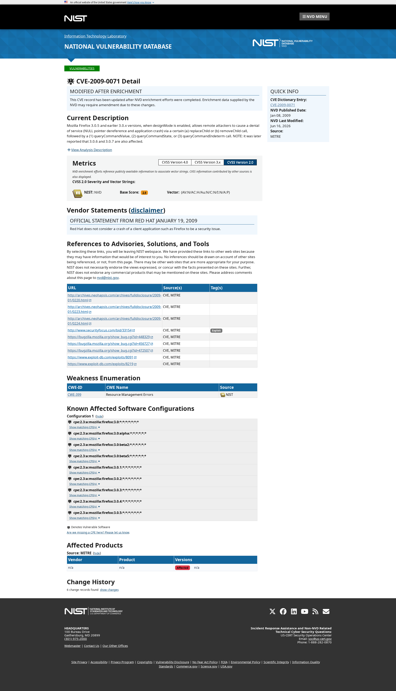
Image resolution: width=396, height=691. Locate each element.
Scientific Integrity (276, 662)
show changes (109, 590)
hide (99, 416)
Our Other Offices (115, 646)
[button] (314, 16)
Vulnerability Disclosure (172, 662)
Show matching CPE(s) (83, 427)
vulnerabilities (82, 68)
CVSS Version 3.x (207, 162)
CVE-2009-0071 (282, 104)
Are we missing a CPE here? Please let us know (98, 532)
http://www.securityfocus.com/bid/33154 (100, 330)
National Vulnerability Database (118, 46)
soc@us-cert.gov (320, 639)
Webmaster (72, 646)
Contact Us (91, 646)
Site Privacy (79, 662)
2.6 (144, 192)
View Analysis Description (91, 149)
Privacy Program (122, 662)
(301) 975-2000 (75, 639)
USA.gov (226, 666)
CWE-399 (74, 394)
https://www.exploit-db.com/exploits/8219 (100, 364)
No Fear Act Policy (205, 662)
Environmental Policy (245, 662)
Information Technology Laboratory (95, 36)
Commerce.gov (186, 666)
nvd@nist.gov (108, 277)
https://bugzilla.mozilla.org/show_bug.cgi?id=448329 (109, 337)
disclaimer (147, 210)
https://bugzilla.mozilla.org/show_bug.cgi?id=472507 (109, 350)
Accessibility (99, 662)
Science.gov (209, 666)
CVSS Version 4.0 (175, 162)
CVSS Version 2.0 (240, 162)
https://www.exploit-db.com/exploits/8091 (100, 357)
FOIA (224, 662)
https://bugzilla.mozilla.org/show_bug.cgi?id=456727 (109, 343)
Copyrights (144, 662)
